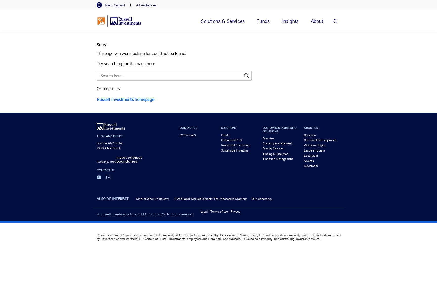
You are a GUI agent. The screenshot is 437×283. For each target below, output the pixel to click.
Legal (204, 211)
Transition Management (278, 159)
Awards (309, 161)
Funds (225, 135)
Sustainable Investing (234, 150)
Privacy (235, 211)
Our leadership (261, 199)
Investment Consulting (235, 145)
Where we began (314, 145)
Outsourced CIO (231, 140)
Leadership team (314, 150)
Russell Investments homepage (125, 99)
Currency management (277, 143)
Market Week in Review (152, 199)
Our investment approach (320, 140)
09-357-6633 (188, 135)
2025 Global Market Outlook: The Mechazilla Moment (210, 199)
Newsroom (311, 166)
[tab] (113, 5)
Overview (268, 138)
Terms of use (219, 211)
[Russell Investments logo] (119, 21)
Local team (311, 155)
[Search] (334, 21)
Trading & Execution (275, 154)
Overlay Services (273, 148)
